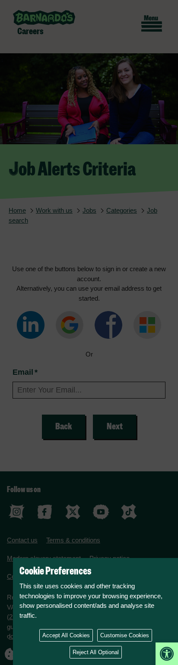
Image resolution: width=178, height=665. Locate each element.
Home (17, 210)
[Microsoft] (147, 326)
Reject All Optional (96, 652)
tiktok (129, 512)
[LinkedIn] (30, 326)
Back (63, 426)
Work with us (54, 210)
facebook (44, 512)
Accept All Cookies (66, 635)
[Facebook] (108, 326)
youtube (101, 512)
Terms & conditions (73, 540)
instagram (16, 512)
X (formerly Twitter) (73, 512)
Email (25, 372)
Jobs (89, 210)
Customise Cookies (124, 635)
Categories (121, 210)
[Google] (69, 326)
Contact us (22, 540)
